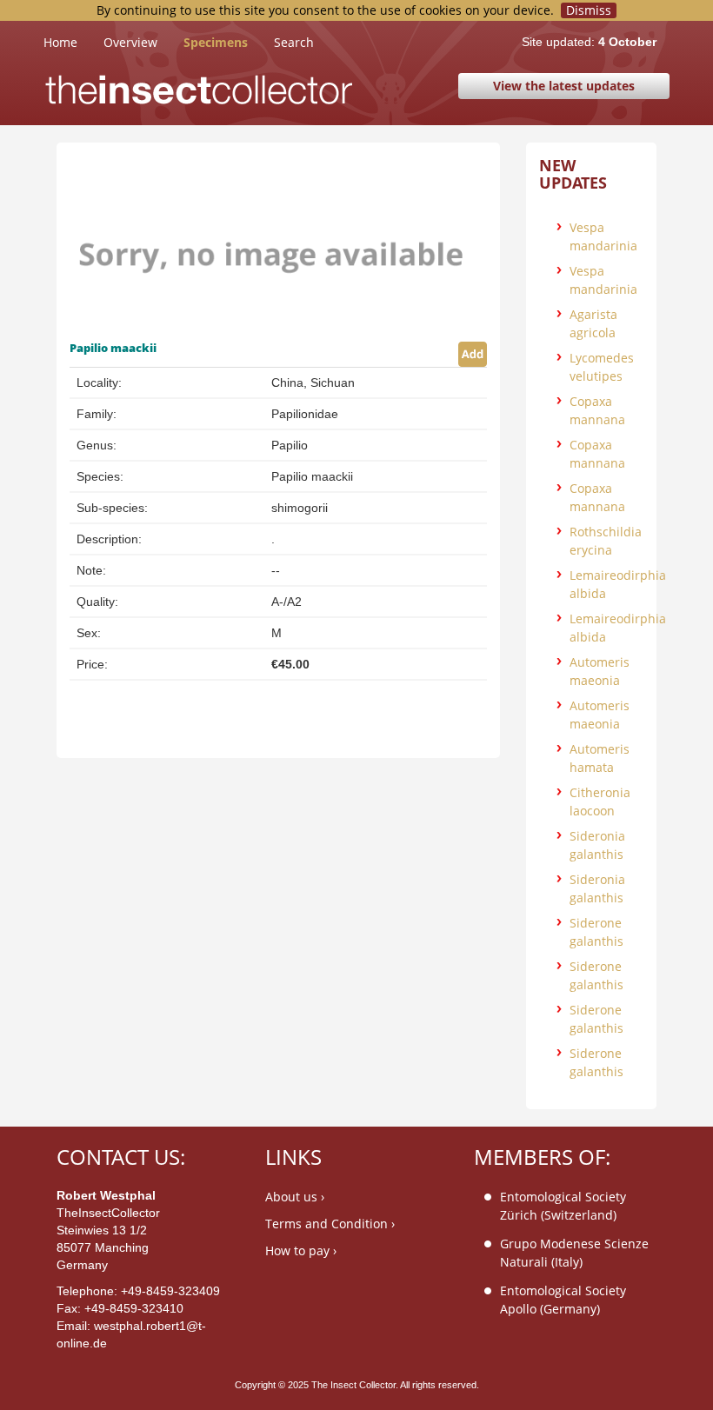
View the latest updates (564, 85)
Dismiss (588, 10)
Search (294, 42)
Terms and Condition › (330, 1223)
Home (73, 41)
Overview (130, 42)
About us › (294, 1196)
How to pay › (301, 1250)
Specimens (215, 42)
